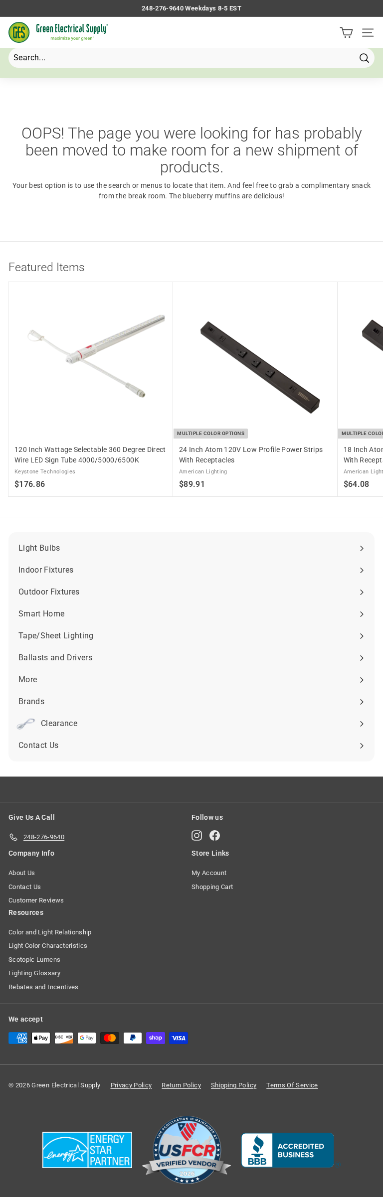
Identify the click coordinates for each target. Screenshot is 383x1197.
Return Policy (181, 1085)
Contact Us (24, 887)
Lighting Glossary (34, 973)
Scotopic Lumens (34, 959)
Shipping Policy (233, 1085)
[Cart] (346, 32)
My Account (209, 873)
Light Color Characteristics (47, 945)
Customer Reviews (36, 900)
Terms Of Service (292, 1085)
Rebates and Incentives (43, 987)
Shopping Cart (212, 887)
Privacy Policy (131, 1085)
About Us (21, 873)
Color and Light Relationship (50, 932)
